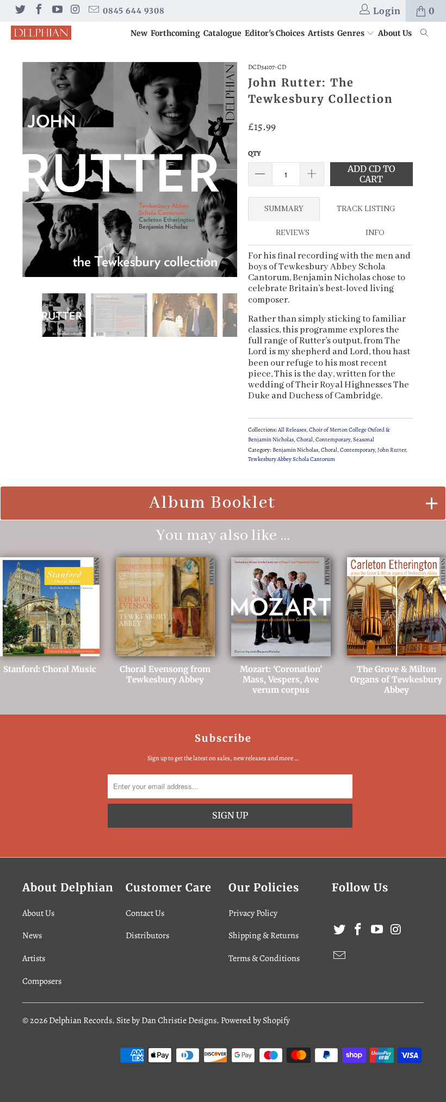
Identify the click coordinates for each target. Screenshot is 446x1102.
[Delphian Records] (41, 33)
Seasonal (363, 439)
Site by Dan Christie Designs (166, 1020)
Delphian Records (80, 1020)
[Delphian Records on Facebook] (38, 11)
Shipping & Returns (263, 935)
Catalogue (222, 33)
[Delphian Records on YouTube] (57, 11)
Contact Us (145, 913)
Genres (351, 33)
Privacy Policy (252, 913)
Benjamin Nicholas (295, 450)
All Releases (292, 430)
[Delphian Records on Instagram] (75, 11)
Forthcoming (175, 33)
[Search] (424, 34)
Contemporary (332, 439)
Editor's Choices (275, 33)
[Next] (226, 169)
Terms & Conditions (264, 958)
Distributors (147, 935)
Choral (304, 439)
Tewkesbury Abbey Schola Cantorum (291, 459)
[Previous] (33, 169)
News (32, 935)
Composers (41, 981)
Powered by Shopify (255, 1020)
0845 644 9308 (134, 11)
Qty (254, 153)
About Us (395, 33)
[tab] (283, 209)
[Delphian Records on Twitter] (20, 11)
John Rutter (391, 450)
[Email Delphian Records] (93, 11)
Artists (321, 33)
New (139, 33)
